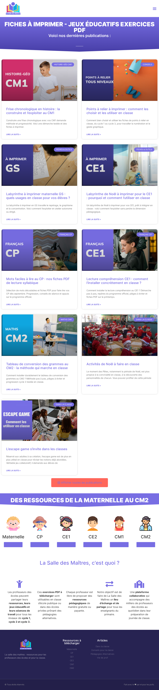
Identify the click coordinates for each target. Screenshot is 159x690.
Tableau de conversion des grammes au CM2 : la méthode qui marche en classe (37, 366)
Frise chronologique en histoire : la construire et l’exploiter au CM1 (33, 111)
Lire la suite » (13, 134)
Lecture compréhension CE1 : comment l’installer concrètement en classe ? (117, 281)
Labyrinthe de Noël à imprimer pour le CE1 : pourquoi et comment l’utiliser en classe (119, 196)
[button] (154, 8)
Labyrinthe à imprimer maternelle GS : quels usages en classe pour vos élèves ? (38, 196)
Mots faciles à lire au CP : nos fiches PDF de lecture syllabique (38, 281)
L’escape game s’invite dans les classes (36, 449)
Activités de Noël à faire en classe (112, 364)
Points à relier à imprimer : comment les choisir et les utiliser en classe (117, 111)
